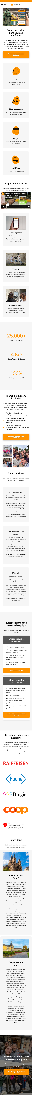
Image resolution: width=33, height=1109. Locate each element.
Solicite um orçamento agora (16, 714)
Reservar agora (16, 670)
